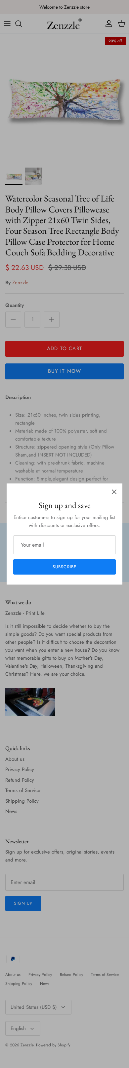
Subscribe (64, 567)
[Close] (114, 491)
